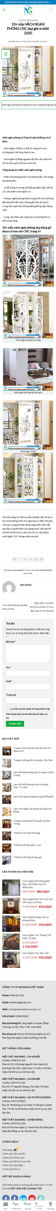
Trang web (11, 695)
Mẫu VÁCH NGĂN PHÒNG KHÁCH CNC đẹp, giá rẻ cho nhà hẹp (42, 607)
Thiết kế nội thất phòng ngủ (27, 857)
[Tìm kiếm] (51, 9)
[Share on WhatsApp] (14, 559)
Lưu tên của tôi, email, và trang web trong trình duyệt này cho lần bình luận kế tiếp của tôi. (28, 713)
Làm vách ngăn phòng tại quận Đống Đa (33, 796)
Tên (8, 667)
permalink (28, 573)
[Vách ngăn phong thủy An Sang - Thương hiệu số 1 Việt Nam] (28, 9)
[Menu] (4, 9)
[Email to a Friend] (30, 559)
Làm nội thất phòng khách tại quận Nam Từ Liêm (30, 786)
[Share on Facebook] (19, 559)
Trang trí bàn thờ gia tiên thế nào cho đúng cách (32, 749)
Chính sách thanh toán (13, 1157)
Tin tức (22, 20)
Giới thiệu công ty (11, 1184)
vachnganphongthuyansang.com (24, 1009)
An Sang (43, 41)
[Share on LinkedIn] (41, 559)
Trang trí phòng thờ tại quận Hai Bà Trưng (31, 822)
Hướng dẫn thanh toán (32, 1184)
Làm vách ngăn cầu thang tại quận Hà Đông (32, 810)
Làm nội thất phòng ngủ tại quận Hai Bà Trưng (33, 773)
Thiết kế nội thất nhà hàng (26, 832)
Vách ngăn (32, 20)
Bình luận (11, 641)
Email (9, 681)
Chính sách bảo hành (12, 1165)
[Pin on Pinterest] (36, 559)
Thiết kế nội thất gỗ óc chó (27, 845)
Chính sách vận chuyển (13, 1153)
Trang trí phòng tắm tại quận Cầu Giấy (33, 760)
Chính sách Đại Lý (11, 1169)
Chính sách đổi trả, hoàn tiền (16, 1161)
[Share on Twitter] (25, 559)
